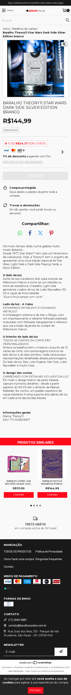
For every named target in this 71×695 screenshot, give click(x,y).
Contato (8, 566)
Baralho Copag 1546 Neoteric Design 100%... (18, 482)
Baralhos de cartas (24, 28)
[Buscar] (67, 20)
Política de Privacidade (49, 551)
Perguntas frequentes (49, 559)
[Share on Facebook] (30, 233)
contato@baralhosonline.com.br (27, 625)
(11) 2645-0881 (17, 619)
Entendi (35, 690)
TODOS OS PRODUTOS (17, 551)
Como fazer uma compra (19, 559)
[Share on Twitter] (40, 233)
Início (6, 28)
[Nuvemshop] (35, 663)
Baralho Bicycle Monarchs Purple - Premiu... (52, 482)
